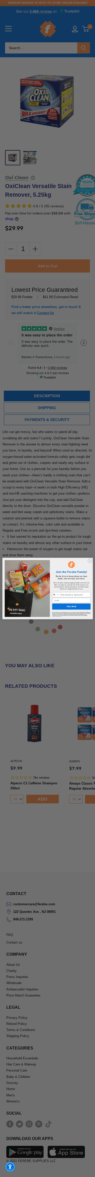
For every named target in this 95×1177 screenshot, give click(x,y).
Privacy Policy (55, 616)
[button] (10, 1167)
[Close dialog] (90, 561)
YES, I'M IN (71, 606)
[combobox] (55, 594)
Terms (60, 616)
